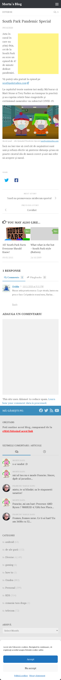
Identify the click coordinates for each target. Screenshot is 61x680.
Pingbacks (37, 277)
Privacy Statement (37, 675)
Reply (15, 304)
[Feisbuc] (41, 410)
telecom (9, 610)
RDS (7, 595)
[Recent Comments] (16, 451)
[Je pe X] (46, 410)
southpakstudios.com (14, 83)
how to (9, 572)
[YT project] (57, 410)
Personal (10, 587)
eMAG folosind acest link (17, 431)
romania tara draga (16, 603)
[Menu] (57, 4)
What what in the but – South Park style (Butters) (42, 248)
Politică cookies (21, 675)
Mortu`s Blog (12, 4)
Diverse (7, 11)
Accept (30, 659)
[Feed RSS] (51, 410)
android (9, 542)
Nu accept (30, 668)
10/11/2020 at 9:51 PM (33, 286)
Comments (15, 277)
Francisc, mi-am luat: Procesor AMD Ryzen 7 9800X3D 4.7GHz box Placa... (33, 505)
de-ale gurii (11, 549)
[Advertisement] (38, 53)
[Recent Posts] (45, 451)
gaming (9, 564)
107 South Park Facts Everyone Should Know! (14, 248)
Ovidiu (15, 286)
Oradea (9, 580)
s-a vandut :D (20, 464)
